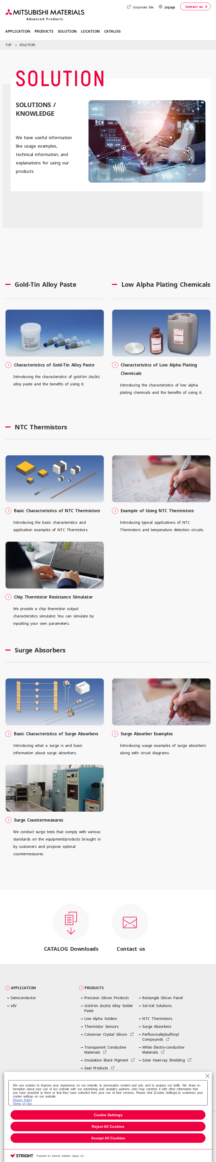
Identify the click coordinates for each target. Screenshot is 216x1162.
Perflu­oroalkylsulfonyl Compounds (160, 1037)
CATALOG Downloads (71, 948)
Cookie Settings (108, 1115)
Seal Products (96, 1067)
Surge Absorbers (156, 1026)
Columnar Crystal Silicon (105, 1034)
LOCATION (90, 31)
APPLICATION (23, 987)
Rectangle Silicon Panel (162, 997)
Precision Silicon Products (106, 997)
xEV (14, 1005)
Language (169, 7)
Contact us (194, 6)
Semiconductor (23, 997)
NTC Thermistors (157, 1018)
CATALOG (112, 31)
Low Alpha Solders (100, 1018)
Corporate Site (143, 7)
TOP (8, 45)
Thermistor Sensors (101, 1026)
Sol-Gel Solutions (157, 1005)
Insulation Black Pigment (106, 1060)
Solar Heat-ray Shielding (163, 1060)
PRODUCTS (94, 987)
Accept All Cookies (108, 1138)
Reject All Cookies (108, 1126)
